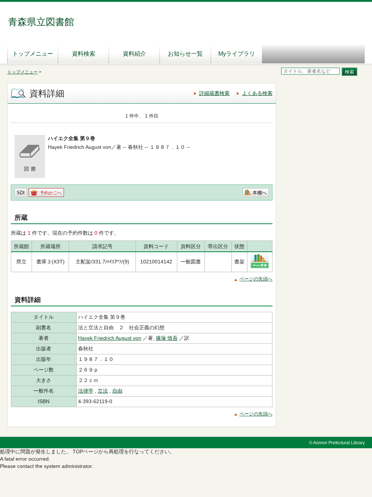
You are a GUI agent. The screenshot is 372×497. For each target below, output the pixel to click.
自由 (117, 391)
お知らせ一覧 (185, 54)
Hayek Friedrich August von (109, 338)
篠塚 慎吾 (167, 338)
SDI (21, 192)
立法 (103, 391)
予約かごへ (51, 192)
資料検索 (83, 54)
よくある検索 (257, 93)
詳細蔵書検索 (214, 93)
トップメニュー (32, 54)
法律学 (85, 391)
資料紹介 (134, 54)
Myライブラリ (236, 54)
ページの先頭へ (255, 279)
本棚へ (259, 192)
